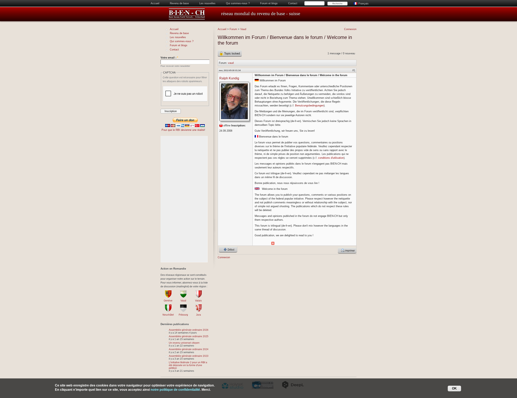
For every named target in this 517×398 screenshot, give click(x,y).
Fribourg (183, 314)
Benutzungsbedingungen (309, 105)
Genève (168, 300)
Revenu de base (179, 3)
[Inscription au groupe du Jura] (198, 311)
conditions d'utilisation (331, 157)
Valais (198, 300)
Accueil (155, 3)
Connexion (350, 29)
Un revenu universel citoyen (184, 342)
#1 (353, 70)
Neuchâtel (168, 314)
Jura (198, 314)
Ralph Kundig (229, 78)
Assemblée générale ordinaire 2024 (188, 349)
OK (454, 388)
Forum (233, 29)
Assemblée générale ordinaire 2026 (188, 330)
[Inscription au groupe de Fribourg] (183, 311)
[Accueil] (186, 18)
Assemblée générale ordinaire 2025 (188, 336)
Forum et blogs (269, 3)
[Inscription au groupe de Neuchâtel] (168, 311)
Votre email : (169, 57)
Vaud (243, 29)
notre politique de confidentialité (175, 389)
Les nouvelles (207, 3)
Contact (292, 3)
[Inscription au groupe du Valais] (198, 296)
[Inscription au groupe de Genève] (168, 296)
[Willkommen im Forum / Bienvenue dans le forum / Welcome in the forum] (272, 243)
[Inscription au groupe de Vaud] (183, 296)
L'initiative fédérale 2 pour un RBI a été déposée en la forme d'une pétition (188, 365)
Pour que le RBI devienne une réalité (183, 129)
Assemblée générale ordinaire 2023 (188, 356)
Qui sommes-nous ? (238, 3)
